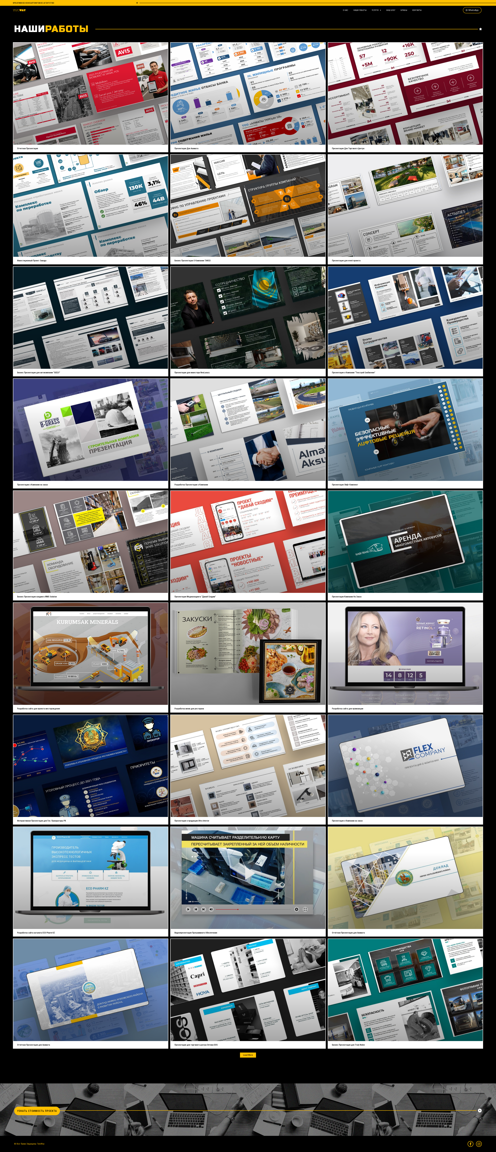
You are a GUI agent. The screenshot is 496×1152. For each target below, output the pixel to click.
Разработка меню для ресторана (189, 708)
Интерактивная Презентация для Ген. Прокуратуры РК (41, 821)
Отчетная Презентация (27, 148)
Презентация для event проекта (346, 260)
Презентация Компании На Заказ (347, 596)
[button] (248, 1055)
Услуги (375, 10)
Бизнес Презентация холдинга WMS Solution (37, 596)
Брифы (404, 10)
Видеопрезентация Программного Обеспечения (196, 933)
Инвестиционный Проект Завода (31, 260)
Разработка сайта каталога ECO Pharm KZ (36, 933)
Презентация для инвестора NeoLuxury (192, 372)
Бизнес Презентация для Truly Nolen (348, 1045)
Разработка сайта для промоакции (347, 708)
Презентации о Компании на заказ (32, 484)
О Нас (345, 10)
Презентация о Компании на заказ (347, 821)
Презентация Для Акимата (186, 148)
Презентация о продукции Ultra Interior (192, 821)
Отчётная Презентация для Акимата (348, 933)
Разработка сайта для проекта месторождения (38, 708)
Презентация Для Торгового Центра (348, 148)
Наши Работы (360, 10)
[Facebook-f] (470, 1144)
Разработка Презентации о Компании (191, 484)
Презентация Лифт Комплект (345, 484)
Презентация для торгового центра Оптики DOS (196, 1045)
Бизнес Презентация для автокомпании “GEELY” (38, 372)
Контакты (417, 10)
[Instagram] (479, 1144)
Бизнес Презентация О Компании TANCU (193, 260)
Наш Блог (391, 10)
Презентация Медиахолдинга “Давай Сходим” (195, 596)
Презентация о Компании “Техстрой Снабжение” (353, 372)
